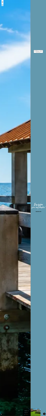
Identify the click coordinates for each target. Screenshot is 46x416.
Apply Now (26, 412)
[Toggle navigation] (2, 2)
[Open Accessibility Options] (1, 415)
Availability (26, 414)
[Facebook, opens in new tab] (2, 5)
